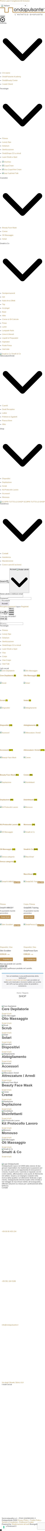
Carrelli (5, 406)
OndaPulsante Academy (11, 77)
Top (3, 304)
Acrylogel (6, 308)
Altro (4, 316)
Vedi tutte (5, 349)
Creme (4, 231)
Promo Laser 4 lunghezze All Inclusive (15, 1)
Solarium (5, 146)
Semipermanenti (8, 293)
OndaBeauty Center (10, 80)
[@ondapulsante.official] (22, 1451)
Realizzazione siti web (20, 1524)
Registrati (25, 606)
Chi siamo (6, 73)
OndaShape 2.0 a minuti (11, 153)
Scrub (4, 486)
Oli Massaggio (7, 235)
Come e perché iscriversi (11, 565)
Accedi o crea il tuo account (16, 980)
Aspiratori (6, 342)
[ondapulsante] (22, 1406)
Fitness (5, 138)
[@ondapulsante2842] (22, 1493)
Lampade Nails (8, 330)
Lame (4, 327)
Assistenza (6, 557)
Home (19, 993)
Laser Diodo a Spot (9, 157)
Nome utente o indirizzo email (11, 594)
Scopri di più (5, 917)
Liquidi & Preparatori (10, 338)
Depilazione (7, 482)
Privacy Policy (23, 1520)
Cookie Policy (35, 1520)
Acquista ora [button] (7, 959)
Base (4, 312)
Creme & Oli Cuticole (10, 319)
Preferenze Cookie (26, 1522)
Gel (3, 297)
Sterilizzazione (8, 150)
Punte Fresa (7, 345)
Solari (4, 239)
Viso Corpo (6, 660)
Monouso (5, 497)
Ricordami (5, 601)
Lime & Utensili (8, 334)
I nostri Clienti (7, 84)
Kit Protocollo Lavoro (10, 490)
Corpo (4, 656)
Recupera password (8, 606)
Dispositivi (6, 478)
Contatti (5, 553)
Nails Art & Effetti (8, 301)
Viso (4, 653)
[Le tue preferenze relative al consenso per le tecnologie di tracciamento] (4, 1527)
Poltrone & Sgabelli (9, 417)
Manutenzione (7, 561)
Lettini (4, 413)
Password (4, 598)
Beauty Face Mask (9, 228)
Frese (4, 323)
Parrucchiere (7, 420)
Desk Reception (8, 409)
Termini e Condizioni (10, 1522)
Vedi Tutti (5, 664)
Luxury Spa (6, 142)
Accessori (6, 493)
